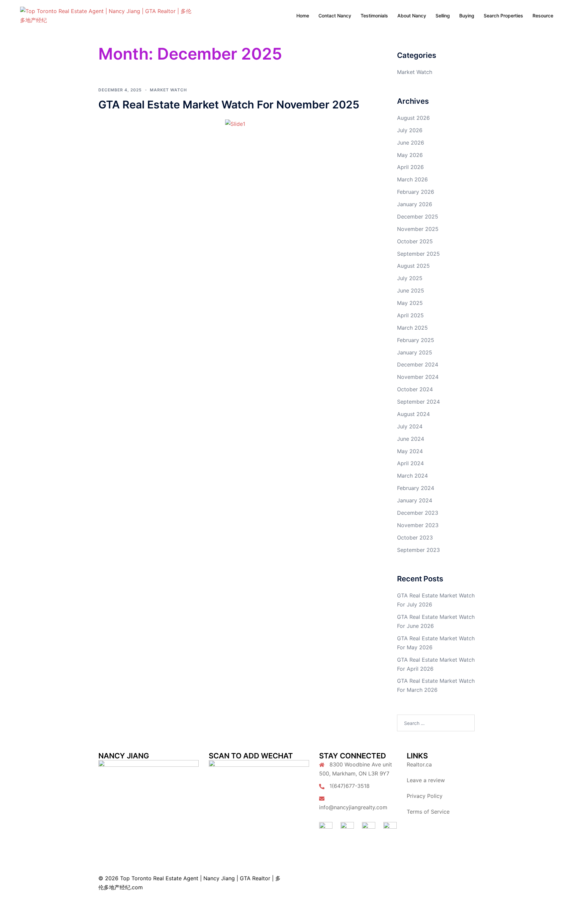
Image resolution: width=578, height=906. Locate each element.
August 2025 (413, 265)
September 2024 (418, 401)
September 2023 (418, 550)
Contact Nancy (334, 15)
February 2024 (415, 488)
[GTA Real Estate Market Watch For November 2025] (235, 123)
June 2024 (410, 438)
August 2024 (413, 414)
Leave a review (426, 780)
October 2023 (415, 537)
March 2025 (412, 327)
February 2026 (415, 191)
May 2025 (410, 303)
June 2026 (410, 142)
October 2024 (415, 389)
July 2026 (409, 130)
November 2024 (418, 377)
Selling (443, 15)
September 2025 (418, 253)
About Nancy (411, 15)
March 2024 (412, 475)
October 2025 (415, 241)
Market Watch (168, 89)
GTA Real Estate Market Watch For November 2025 (228, 104)
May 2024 (410, 451)
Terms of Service (428, 811)
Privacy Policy (425, 796)
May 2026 (410, 155)
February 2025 (415, 340)
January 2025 (414, 352)
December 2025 (417, 216)
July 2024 (409, 426)
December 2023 (417, 512)
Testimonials (374, 15)
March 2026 (412, 179)
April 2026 (410, 167)
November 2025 (418, 229)
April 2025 (410, 315)
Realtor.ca (419, 764)
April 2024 (410, 463)
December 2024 (417, 364)
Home (302, 15)
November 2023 (418, 525)
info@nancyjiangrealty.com (353, 807)
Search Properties (503, 15)
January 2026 (414, 204)
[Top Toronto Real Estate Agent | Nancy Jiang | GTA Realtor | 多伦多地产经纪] (106, 15)
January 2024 (414, 500)
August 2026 (413, 117)
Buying (466, 15)
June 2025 (410, 290)
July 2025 (409, 278)
